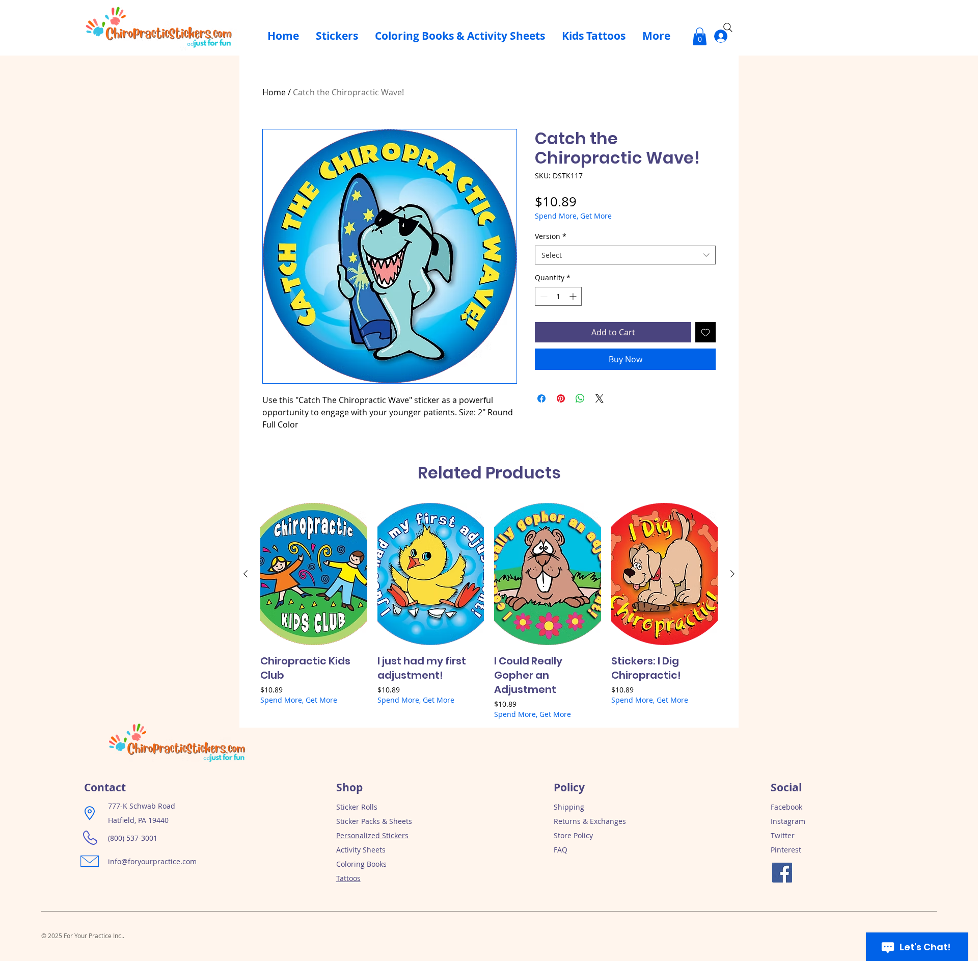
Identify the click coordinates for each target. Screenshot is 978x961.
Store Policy (573, 835)
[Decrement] (542, 296)
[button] (699, 36)
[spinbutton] (558, 296)
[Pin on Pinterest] (561, 398)
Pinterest (786, 850)
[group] (489, 610)
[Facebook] (782, 873)
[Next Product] (732, 574)
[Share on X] (599, 398)
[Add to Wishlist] (705, 332)
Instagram (788, 821)
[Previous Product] (245, 574)
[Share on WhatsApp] (580, 398)
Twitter (783, 835)
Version (550, 236)
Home (274, 92)
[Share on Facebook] (541, 398)
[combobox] (625, 255)
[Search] (728, 27)
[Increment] (573, 296)
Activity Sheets (361, 850)
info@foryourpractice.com (152, 861)
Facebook (786, 807)
